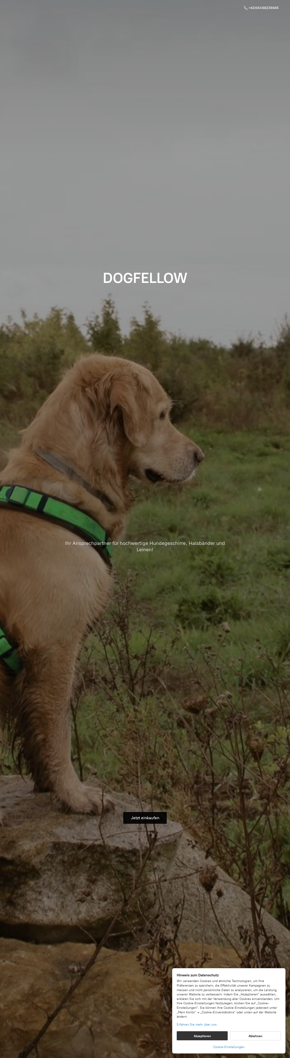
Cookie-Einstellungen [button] (228, 1047)
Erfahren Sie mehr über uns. (197, 1024)
